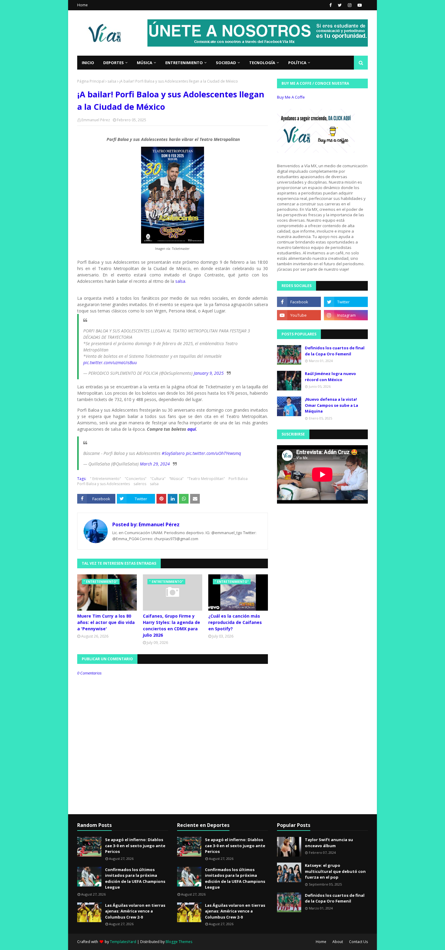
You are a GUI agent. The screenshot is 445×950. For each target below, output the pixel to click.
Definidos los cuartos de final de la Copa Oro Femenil (334, 351)
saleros (140, 483)
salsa (111, 81)
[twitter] (339, 5)
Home (82, 5)
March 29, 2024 (155, 464)
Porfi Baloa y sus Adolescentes (103, 483)
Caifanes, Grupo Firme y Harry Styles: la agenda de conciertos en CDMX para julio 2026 (171, 625)
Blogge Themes (179, 941)
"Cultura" (158, 478)
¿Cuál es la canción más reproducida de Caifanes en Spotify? (235, 622)
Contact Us (358, 941)
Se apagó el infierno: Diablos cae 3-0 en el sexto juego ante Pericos (135, 845)
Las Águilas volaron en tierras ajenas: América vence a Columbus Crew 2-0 (135, 911)
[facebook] (330, 5)
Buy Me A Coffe (291, 97)
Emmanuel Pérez (95, 119)
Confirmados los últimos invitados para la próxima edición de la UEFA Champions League (135, 878)
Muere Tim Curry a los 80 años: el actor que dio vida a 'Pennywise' (106, 622)
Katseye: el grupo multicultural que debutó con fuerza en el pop (335, 871)
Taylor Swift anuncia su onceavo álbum (329, 842)
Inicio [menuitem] (88, 62)
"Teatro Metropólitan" (206, 478)
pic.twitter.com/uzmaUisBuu (110, 362)
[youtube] (359, 5)
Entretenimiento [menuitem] (184, 62)
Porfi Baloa (238, 478)
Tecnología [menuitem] (262, 62)
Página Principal (90, 81)
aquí (191, 429)
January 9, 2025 (209, 373)
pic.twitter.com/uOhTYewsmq (213, 453)
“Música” (176, 478)
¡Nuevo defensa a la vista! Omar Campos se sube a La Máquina (331, 405)
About (337, 941)
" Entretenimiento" (105, 478)
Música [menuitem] (144, 62)
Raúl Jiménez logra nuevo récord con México (330, 376)
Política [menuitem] (297, 62)
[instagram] (349, 5)
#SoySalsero (173, 453)
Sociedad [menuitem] (226, 62)
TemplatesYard (123, 941)
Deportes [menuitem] (113, 62)
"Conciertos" (136, 478)
